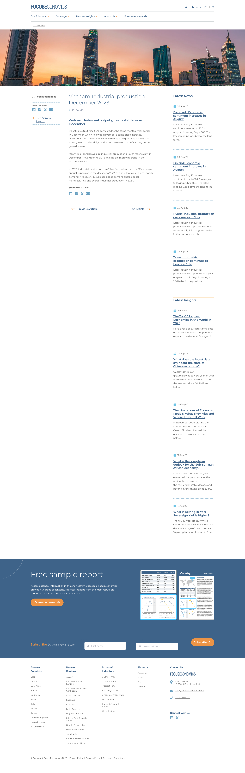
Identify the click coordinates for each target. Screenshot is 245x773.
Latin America (73, 709)
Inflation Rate (109, 681)
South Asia (71, 734)
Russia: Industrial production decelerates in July (193, 215)
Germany (35, 695)
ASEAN (69, 677)
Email (139, 640)
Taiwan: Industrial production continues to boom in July (190, 261)
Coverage (61, 16)
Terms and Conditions (114, 758)
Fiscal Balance (109, 699)
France (34, 690)
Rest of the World (75, 729)
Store (140, 677)
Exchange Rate (110, 690)
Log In (197, 7)
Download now (45, 602)
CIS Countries (73, 695)
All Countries (37, 727)
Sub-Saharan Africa (75, 743)
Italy (33, 704)
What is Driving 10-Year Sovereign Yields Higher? (191, 513)
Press (140, 682)
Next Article (136, 208)
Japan (34, 708)
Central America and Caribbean (76, 689)
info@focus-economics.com (189, 690)
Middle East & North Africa (76, 719)
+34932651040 (182, 697)
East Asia (70, 700)
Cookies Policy (93, 758)
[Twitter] (177, 717)
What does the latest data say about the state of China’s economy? (191, 363)
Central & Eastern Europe (75, 682)
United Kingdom (39, 717)
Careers (141, 686)
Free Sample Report (44, 120)
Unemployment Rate (113, 695)
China (34, 681)
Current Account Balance (110, 705)
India (33, 699)
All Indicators (108, 711)
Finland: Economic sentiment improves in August (189, 166)
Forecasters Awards (135, 16)
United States (38, 722)
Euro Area (36, 686)
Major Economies (75, 713)
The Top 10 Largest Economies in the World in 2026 (192, 320)
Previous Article (87, 208)
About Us (109, 16)
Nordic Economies (75, 725)
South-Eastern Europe (77, 739)
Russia (34, 713)
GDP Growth (108, 677)
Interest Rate (108, 686)
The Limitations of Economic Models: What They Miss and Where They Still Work (193, 414)
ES (213, 7)
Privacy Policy (76, 758)
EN (205, 7)
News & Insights (85, 16)
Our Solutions (38, 16)
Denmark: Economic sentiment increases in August (189, 116)
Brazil (33, 677)
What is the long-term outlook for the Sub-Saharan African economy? (193, 465)
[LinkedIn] (171, 717)
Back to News (39, 26)
